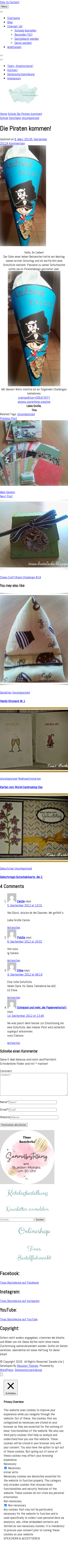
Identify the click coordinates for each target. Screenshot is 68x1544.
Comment (6, 1071)
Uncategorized (30, 118)
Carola (21, 901)
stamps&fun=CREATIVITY (34, 397)
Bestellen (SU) (23, 34)
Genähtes (6, 692)
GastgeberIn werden (27, 39)
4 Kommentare (16, 143)
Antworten (13, 927)
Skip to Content (9, 2)
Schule (4, 118)
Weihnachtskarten (29, 778)
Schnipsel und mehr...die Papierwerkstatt (42, 1007)
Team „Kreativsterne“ (20, 66)
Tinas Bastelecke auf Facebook (19, 1282)
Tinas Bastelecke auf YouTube (19, 1319)
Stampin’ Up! (14, 26)
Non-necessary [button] (13, 1501)
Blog (10, 22)
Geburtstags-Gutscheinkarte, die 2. (21, 877)
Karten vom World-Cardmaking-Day (21, 787)
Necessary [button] (10, 1464)
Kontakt (12, 70)
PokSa (21, 937)
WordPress (6, 1370)
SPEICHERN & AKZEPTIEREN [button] (22, 1538)
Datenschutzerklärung (21, 74)
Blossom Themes (27, 1366)
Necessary (14, 1468)
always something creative (34, 402)
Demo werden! (23, 43)
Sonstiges (15, 118)
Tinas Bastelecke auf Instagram (20, 1301)
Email (4, 1109)
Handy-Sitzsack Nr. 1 (12, 701)
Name (4, 1102)
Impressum (14, 78)
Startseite (13, 18)
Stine (20, 970)
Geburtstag (7, 868)
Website (5, 1117)
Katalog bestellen (25, 30)
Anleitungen (14, 47)
